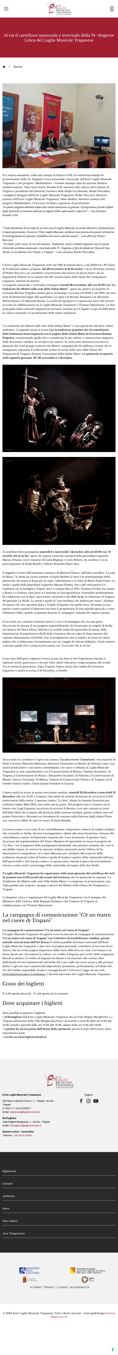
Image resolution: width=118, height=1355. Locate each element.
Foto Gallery (10, 1220)
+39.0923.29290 (22, 1135)
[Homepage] (4, 66)
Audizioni (8, 1196)
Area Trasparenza (13, 1233)
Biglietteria (9, 1171)
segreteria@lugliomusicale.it (25, 1112)
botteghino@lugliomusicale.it (25, 1125)
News (5, 1208)
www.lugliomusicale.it (32, 1036)
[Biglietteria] (111, 8)
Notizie (18, 66)
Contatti (7, 1183)
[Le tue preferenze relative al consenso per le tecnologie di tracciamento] (113, 1350)
